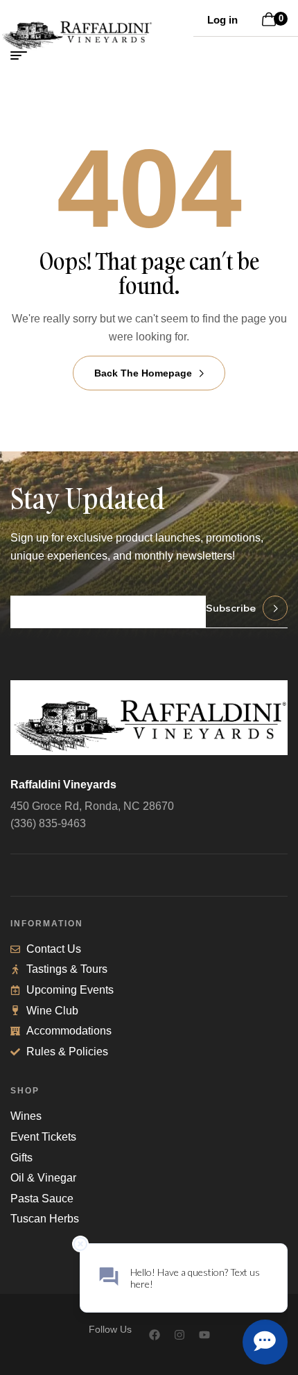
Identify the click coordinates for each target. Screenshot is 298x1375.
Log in (222, 20)
